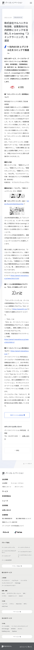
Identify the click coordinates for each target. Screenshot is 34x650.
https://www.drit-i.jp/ (20, 309)
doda (3, 593)
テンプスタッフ (5, 580)
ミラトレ (12, 603)
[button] (31, 3)
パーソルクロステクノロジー (25, 551)
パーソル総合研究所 (7, 560)
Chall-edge (17, 583)
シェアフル (4, 603)
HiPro (25, 603)
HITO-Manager (5, 628)
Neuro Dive (18, 603)
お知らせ (29, 463)
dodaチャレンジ (12, 596)
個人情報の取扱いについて (23, 518)
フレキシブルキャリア (7, 583)
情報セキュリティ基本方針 (9, 522)
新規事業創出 (6, 496)
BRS (24, 593)
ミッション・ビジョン (17, 483)
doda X (21, 596)
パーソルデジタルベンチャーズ (25, 555)
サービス (5, 491)
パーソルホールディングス (8, 547)
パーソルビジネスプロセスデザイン (9, 551)
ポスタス (20, 628)
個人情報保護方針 (7, 518)
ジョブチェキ (15, 580)
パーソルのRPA (5, 626)
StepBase (14, 631)
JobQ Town (5, 606)
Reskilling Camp (6, 631)
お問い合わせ (6, 510)
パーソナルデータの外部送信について (13, 526)
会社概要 (4, 483)
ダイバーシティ (19, 487)
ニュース (5, 501)
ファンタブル (23, 580)
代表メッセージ (6, 487)
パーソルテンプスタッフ (24, 547)
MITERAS (13, 628)
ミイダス (4, 596)
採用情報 (5, 505)
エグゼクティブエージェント (14, 593)
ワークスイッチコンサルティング (20, 626)
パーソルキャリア (6, 556)
